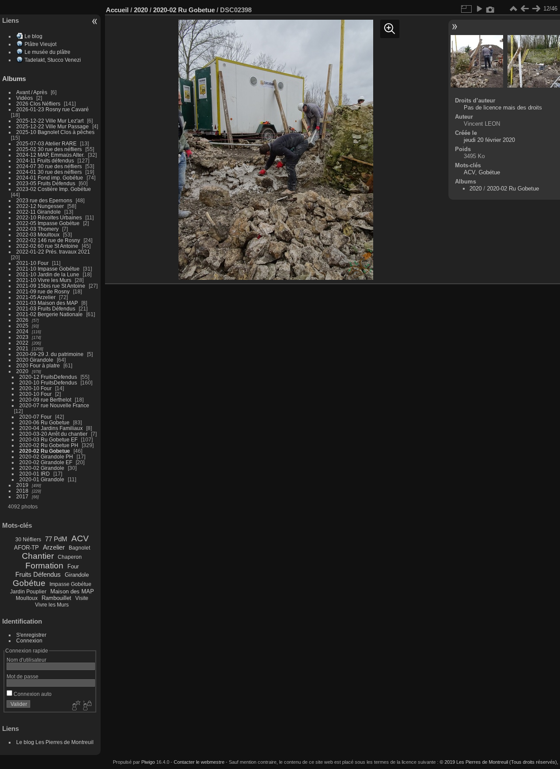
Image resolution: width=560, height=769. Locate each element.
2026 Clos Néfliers (38, 103)
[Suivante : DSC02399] (536, 8)
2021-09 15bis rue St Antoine (50, 286)
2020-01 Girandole (41, 479)
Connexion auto (32, 694)
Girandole (77, 574)
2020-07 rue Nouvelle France (54, 405)
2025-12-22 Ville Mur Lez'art (50, 120)
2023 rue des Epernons (44, 200)
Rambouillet (56, 598)
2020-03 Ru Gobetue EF (48, 439)
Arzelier (54, 547)
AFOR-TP (26, 547)
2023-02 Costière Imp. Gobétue (53, 189)
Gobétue (29, 583)
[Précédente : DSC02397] (524, 8)
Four (73, 566)
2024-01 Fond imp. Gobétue (49, 177)
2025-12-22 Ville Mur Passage (52, 126)
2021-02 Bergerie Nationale (49, 314)
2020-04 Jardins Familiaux (51, 428)
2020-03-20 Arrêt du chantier (53, 434)
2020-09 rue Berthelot (45, 399)
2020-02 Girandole (41, 468)
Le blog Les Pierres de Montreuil (55, 742)
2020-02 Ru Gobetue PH (48, 445)
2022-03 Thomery (37, 229)
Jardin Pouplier (28, 591)
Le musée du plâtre (47, 52)
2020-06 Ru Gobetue (44, 422)
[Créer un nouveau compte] (75, 706)
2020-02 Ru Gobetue (44, 451)
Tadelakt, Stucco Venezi (52, 60)
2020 (22, 371)
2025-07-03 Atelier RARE (46, 143)
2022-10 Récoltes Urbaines (49, 217)
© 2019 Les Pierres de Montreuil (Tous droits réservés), (499, 762)
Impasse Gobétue (70, 584)
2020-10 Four (35, 388)
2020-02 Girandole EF (45, 462)
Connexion (29, 640)
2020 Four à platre (38, 365)
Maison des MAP (72, 591)
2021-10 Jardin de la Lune (47, 274)
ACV (80, 538)
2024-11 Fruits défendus (45, 160)
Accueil (117, 10)
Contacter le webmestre (199, 762)
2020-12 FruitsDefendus (48, 377)
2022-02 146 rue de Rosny (48, 240)
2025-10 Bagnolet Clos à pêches (55, 132)
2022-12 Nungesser (40, 206)
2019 (22, 485)
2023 (22, 337)
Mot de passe (22, 676)
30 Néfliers (28, 539)
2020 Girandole (34, 360)
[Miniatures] (513, 8)
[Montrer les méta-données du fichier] (490, 8)
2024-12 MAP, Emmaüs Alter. (50, 155)
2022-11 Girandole (38, 212)
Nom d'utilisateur (26, 660)
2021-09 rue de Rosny (43, 291)
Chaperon (70, 557)
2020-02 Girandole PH (46, 456)
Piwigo (148, 762)
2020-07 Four (35, 417)
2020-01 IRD (34, 473)
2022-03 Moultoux (38, 234)
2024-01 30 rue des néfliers (49, 172)
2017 (22, 496)
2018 (22, 491)
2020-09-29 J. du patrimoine (50, 354)
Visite (81, 598)
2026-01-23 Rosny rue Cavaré (52, 109)
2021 (22, 348)
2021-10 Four (32, 263)
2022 (22, 343)
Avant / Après (31, 92)
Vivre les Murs (52, 604)
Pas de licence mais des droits (503, 107)
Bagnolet (79, 547)
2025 (22, 325)
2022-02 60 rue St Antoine (47, 246)
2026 (22, 320)
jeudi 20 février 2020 (489, 140)
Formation (44, 565)
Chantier (38, 556)
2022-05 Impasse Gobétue (48, 223)
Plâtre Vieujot (40, 44)
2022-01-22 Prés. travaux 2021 (53, 251)
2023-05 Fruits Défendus (45, 183)
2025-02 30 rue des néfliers (49, 149)
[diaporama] (479, 8)
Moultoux (27, 598)
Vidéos (24, 98)
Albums (14, 78)
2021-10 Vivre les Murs (43, 280)
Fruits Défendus (38, 574)
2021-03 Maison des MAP (47, 303)
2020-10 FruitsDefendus (48, 382)
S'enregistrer (31, 635)
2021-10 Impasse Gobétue (48, 269)
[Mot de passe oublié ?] (86, 706)
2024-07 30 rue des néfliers (49, 166)
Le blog (33, 36)
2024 (22, 331)
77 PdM (56, 539)
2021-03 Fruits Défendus (45, 308)
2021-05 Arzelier (36, 297)
